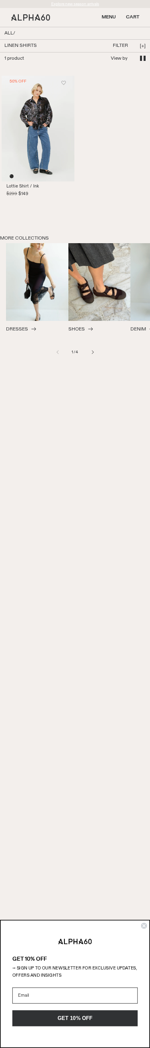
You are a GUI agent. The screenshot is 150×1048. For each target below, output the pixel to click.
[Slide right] (93, 352)
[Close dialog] (144, 926)
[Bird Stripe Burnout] (12, 176)
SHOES (76, 329)
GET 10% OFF (75, 1018)
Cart (132, 17)
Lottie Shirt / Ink (22, 186)
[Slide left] (57, 352)
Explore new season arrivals (75, 4)
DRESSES (17, 329)
